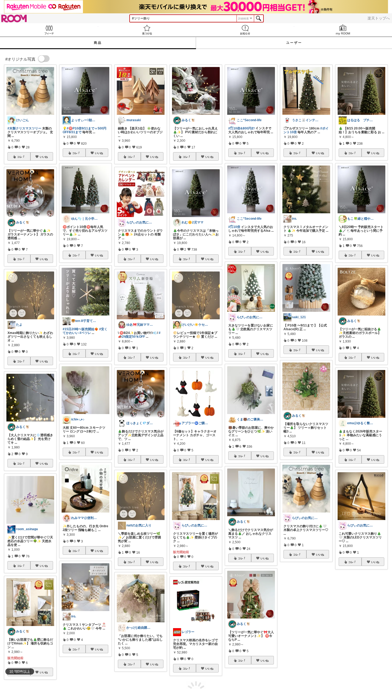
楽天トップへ (378, 18)
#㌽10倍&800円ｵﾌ (241, 128)
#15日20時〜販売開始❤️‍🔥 (80, 329)
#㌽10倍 (234, 227)
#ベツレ (85, 333)
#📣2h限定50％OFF (139, 334)
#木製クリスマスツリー (24, 128)
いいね (44, 156)
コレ (19, 156)
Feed (49, 29)
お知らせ (245, 29)
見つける (147, 29)
